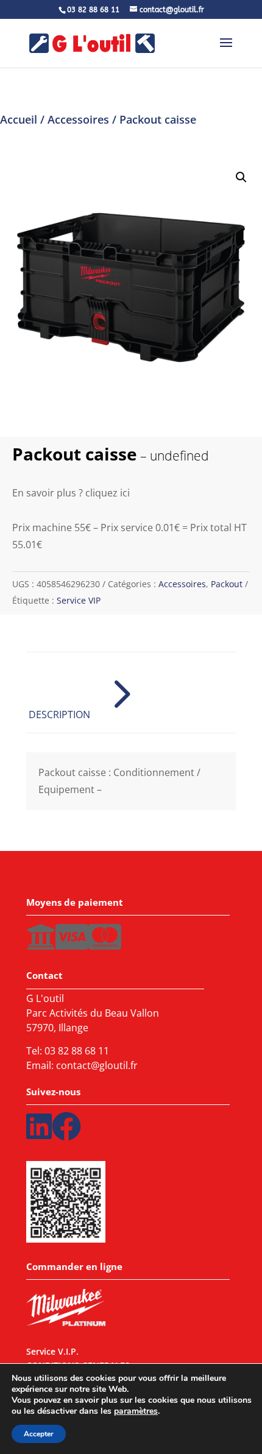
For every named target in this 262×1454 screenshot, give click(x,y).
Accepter (39, 1434)
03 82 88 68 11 (76, 1050)
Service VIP (79, 600)
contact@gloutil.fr (97, 1065)
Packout (227, 584)
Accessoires (78, 119)
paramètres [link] (136, 1411)
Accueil (18, 119)
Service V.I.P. (52, 1353)
